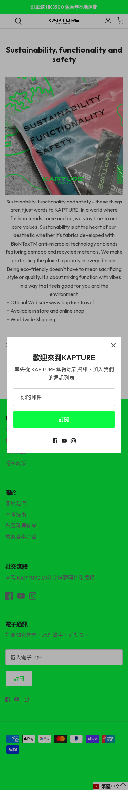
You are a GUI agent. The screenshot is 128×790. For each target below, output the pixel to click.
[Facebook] (55, 440)
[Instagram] (73, 440)
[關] (113, 345)
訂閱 (64, 419)
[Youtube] (64, 440)
